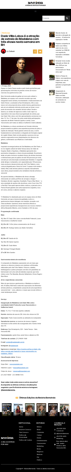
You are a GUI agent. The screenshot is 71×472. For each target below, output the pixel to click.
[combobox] (53, 18)
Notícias (6, 33)
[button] (35, 11)
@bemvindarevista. (8, 390)
